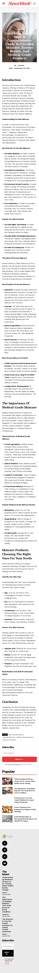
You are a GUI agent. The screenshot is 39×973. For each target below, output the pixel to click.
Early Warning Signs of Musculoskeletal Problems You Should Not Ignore (25, 819)
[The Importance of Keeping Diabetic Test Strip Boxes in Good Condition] (7, 790)
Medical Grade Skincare (25, 737)
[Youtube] (4, 863)
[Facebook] (4, 843)
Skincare (19, 29)
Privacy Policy (26, 764)
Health (4, 892)
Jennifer (21, 65)
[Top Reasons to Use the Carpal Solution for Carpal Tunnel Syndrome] (7, 800)
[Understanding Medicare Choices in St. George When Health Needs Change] (7, 781)
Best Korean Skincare (16, 734)
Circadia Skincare (9, 737)
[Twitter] (4, 856)
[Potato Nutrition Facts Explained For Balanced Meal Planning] (7, 809)
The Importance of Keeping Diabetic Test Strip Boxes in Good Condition (24, 790)
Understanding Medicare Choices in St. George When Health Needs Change (24, 781)
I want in (18, 759)
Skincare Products (9, 740)
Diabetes (5, 914)
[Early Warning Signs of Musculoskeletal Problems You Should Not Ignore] (7, 818)
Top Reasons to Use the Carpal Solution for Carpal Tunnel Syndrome (24, 800)
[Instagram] (4, 849)
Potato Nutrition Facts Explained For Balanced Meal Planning (25, 809)
